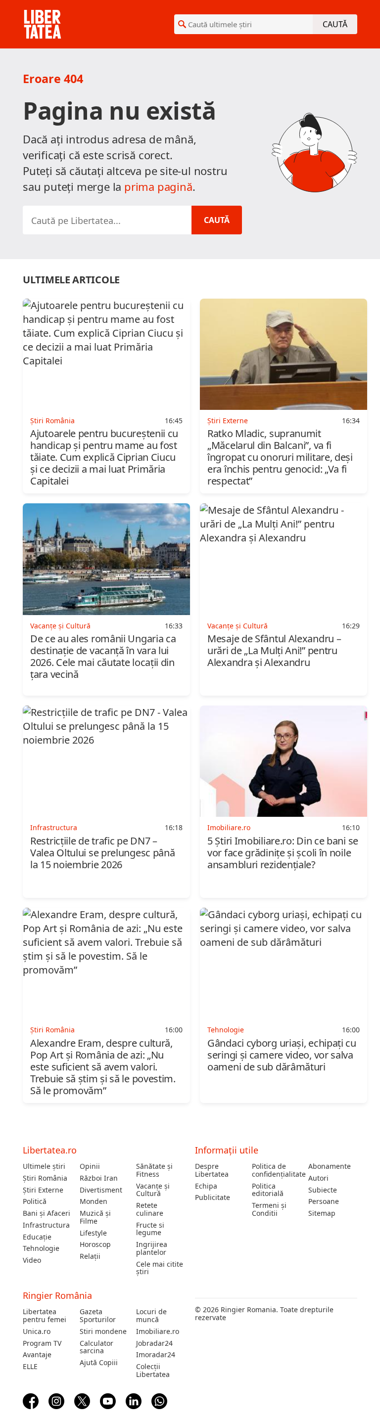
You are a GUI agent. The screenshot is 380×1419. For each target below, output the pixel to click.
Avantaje (37, 1355)
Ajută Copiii (99, 1363)
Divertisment (101, 1190)
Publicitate (212, 1197)
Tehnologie (41, 1248)
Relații (90, 1256)
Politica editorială (268, 1190)
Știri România (45, 1178)
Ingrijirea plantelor (151, 1248)
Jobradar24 (154, 1343)
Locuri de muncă (151, 1316)
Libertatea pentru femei (44, 1316)
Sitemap (321, 1213)
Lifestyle (93, 1233)
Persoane (323, 1201)
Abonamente (329, 1166)
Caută (335, 24)
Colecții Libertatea (153, 1370)
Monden (93, 1201)
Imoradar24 (155, 1355)
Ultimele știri (44, 1166)
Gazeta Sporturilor (98, 1316)
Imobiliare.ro (157, 1331)
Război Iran (99, 1178)
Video (32, 1260)
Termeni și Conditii (269, 1209)
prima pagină (158, 186)
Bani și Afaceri (46, 1213)
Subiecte (322, 1190)
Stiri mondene (103, 1331)
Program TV (42, 1343)
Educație (37, 1237)
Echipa (206, 1186)
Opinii (90, 1166)
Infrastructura (46, 1225)
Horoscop (95, 1244)
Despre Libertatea (212, 1170)
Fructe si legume (150, 1229)
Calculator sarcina (96, 1347)
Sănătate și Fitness (154, 1170)
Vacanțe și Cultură (153, 1190)
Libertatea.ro (50, 1150)
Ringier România (57, 1295)
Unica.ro (36, 1331)
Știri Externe (43, 1190)
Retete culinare (149, 1209)
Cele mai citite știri (159, 1268)
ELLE (30, 1367)
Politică (35, 1201)
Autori (318, 1178)
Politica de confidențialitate (276, 1170)
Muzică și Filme (95, 1217)
